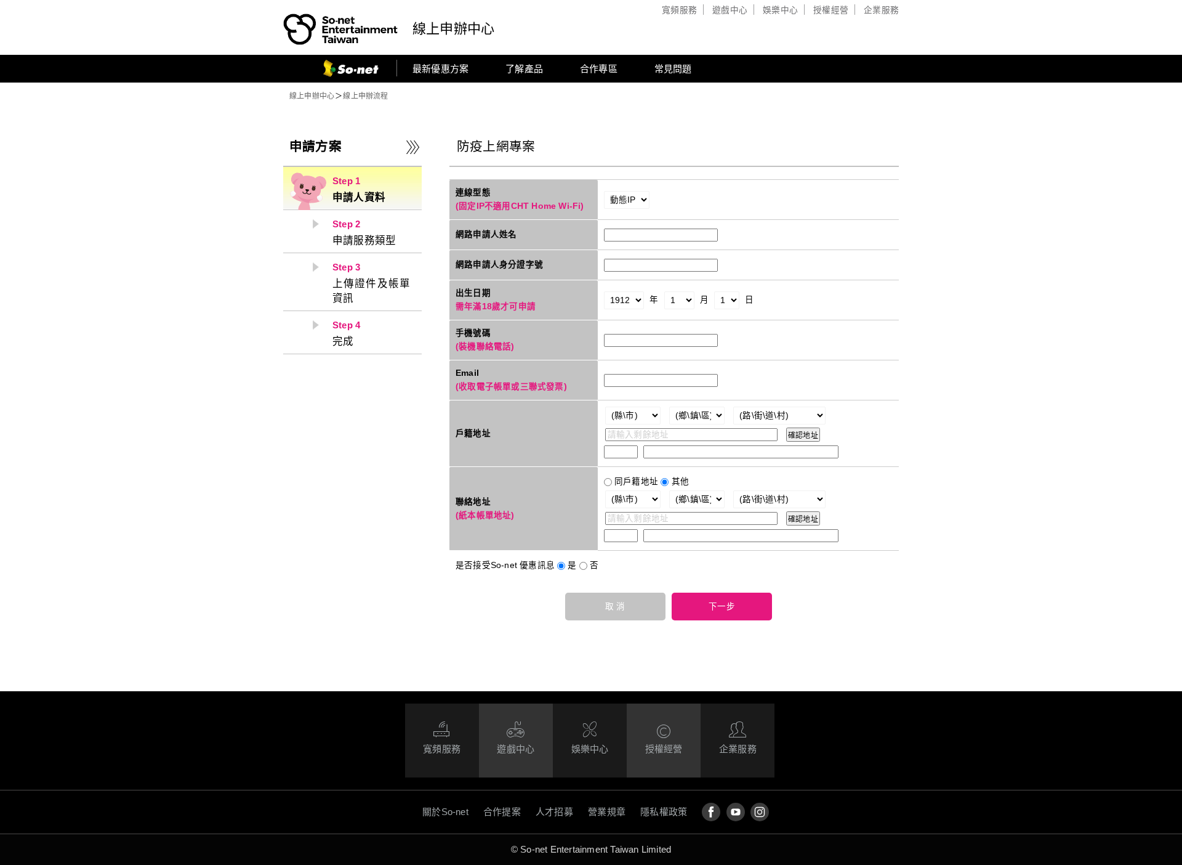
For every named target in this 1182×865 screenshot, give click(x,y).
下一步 (722, 606)
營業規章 (606, 811)
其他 (680, 481)
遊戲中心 (729, 10)
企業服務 (881, 10)
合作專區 (598, 68)
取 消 (615, 606)
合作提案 (502, 811)
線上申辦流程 (365, 96)
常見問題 (673, 68)
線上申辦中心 (453, 28)
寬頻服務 (679, 10)
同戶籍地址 (636, 481)
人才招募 (554, 811)
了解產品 (524, 68)
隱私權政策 (663, 811)
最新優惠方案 (440, 68)
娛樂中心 (780, 10)
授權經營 (830, 10)
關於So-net (445, 811)
